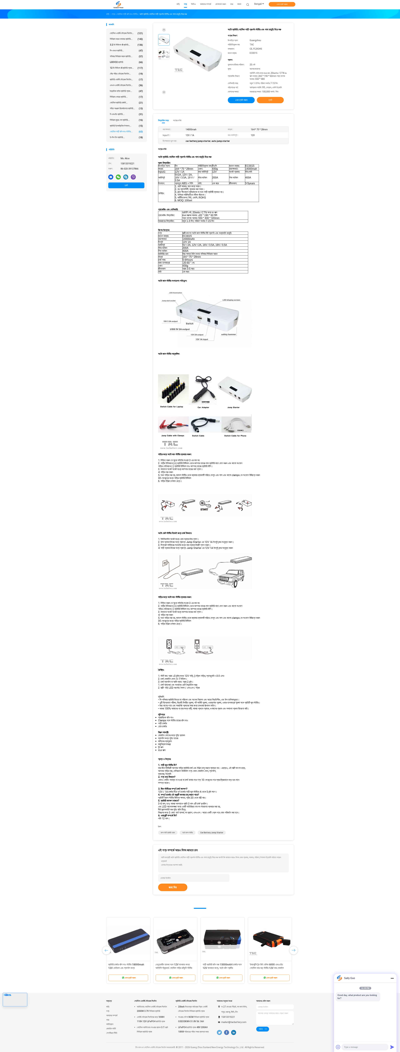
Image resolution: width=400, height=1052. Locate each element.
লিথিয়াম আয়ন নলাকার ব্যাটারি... (126, 39)
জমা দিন (173, 887)
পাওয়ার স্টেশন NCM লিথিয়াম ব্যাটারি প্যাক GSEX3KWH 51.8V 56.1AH (193, 1019)
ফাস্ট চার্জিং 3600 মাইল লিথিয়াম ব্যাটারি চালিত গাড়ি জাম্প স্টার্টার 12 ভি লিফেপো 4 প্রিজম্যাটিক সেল (222, 968)
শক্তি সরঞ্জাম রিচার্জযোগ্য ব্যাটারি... (126, 108)
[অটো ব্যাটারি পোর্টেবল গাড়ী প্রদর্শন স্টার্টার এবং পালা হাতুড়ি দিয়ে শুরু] (197, 54)
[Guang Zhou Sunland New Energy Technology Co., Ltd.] (118, 4)
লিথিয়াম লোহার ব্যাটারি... (126, 97)
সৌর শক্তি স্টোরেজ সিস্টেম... (126, 73)
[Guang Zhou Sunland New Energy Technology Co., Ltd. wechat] (118, 176)
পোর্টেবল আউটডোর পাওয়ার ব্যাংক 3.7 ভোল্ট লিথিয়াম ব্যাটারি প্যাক (152, 1029)
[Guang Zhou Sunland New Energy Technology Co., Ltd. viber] (133, 176)
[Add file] (338, 1047)
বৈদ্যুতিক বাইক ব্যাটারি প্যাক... (126, 91)
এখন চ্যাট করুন (282, 4)
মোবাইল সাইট (111, 1028)
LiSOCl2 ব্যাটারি (126, 62)
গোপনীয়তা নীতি (111, 1033)
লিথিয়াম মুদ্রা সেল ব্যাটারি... (126, 120)
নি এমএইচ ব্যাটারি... (126, 114)
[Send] (392, 1047)
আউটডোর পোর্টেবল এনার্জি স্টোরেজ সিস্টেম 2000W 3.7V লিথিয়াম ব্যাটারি (152, 1008)
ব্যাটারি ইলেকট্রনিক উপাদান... (126, 125)
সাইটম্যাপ (109, 1024)
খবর (107, 1020)
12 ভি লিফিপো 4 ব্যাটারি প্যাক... (126, 68)
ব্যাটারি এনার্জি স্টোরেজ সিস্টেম (186, 1001)
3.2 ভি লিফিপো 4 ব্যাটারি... (126, 44)
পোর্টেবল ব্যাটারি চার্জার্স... (126, 102)
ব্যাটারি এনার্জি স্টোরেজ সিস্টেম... (126, 79)
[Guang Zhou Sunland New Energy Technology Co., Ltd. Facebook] (226, 1032)
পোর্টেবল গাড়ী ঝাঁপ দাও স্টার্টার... (126, 131)
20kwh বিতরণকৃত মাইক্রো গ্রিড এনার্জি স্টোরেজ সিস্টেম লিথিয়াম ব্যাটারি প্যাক (192, 1008)
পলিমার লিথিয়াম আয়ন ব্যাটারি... (126, 56)
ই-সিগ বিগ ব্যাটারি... (126, 137)
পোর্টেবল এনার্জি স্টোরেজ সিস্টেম (145, 1001)
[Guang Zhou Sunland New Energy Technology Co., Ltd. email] (110, 176)
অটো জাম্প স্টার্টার (187, 833)
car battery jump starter (211, 833)
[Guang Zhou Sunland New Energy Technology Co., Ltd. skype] (125, 176)
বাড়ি (107, 1006)
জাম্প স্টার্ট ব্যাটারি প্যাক (168, 833)
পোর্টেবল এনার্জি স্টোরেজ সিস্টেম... (126, 33)
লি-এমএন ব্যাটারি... (126, 50)
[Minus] (392, 978)
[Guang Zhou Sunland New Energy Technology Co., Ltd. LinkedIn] (233, 1032)
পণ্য (107, 1011)
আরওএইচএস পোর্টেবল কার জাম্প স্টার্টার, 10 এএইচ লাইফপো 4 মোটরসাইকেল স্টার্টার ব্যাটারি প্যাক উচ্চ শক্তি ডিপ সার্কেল (268, 968)
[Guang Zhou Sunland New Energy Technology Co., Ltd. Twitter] (219, 1032)
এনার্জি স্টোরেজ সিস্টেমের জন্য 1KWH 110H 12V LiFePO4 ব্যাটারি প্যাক (151, 1019)
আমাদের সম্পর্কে (111, 1015)
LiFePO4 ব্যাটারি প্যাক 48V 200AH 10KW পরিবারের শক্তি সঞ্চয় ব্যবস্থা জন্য (193, 1029)
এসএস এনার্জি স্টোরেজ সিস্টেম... (126, 85)
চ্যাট (126, 185)
